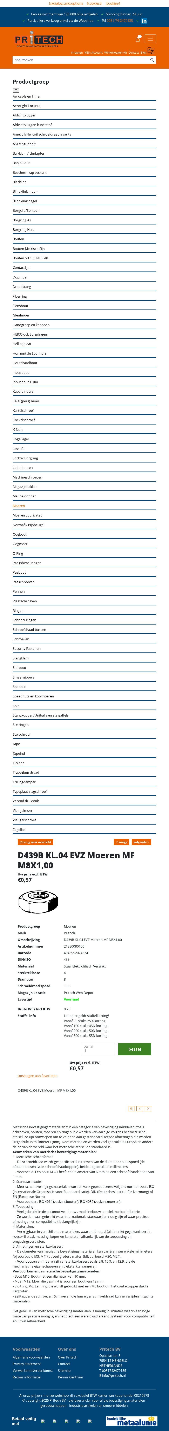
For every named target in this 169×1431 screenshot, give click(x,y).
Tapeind (19, 754)
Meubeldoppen (24, 496)
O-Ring (18, 554)
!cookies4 (113, 3)
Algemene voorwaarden (31, 1357)
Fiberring (20, 296)
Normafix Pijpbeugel (28, 525)
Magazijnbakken (25, 487)
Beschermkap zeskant (30, 173)
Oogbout (20, 534)
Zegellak (19, 830)
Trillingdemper (24, 782)
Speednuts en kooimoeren (33, 696)
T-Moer (18, 763)
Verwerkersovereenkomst (33, 1370)
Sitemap (64, 1370)
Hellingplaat (22, 344)
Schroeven (21, 639)
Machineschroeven (27, 477)
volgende (140, 842)
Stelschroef (21, 734)
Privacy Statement (27, 1364)
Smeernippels (23, 677)
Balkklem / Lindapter (29, 153)
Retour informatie (27, 1377)
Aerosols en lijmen (27, 96)
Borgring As (22, 220)
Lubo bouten (23, 468)
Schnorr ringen (24, 620)
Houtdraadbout (25, 363)
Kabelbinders (23, 391)
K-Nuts (18, 430)
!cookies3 (94, 3)
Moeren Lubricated (27, 515)
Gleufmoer (21, 315)
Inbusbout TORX (25, 382)
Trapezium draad (26, 772)
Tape (16, 744)
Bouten (18, 239)
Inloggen (77, 52)
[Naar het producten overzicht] (131, 1108)
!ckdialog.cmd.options (66, 3)
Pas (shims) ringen (27, 563)
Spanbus (19, 687)
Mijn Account (93, 52)
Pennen (19, 592)
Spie (16, 706)
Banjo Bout (21, 163)
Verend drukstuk (26, 801)
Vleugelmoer (23, 811)
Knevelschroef (24, 420)
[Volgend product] (148, 1108)
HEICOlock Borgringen (30, 334)
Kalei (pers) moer (26, 401)
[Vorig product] (139, 1108)
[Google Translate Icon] (152, 51)
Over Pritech (67, 1357)
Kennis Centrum (70, 1377)
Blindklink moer (25, 191)
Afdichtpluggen (24, 115)
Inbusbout (21, 373)
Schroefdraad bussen (29, 630)
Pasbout (19, 572)
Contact (133, 52)
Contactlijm (22, 268)
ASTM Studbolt (24, 144)
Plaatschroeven (25, 601)
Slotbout (19, 668)
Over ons (67, 1349)
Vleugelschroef (24, 820)
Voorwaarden (26, 1349)
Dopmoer (20, 277)
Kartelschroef (23, 411)
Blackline (19, 182)
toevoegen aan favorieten (38, 1075)
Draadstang (22, 287)
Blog (144, 52)
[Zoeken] (152, 60)
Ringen (18, 611)
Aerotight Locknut (27, 106)
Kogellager (21, 439)
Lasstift (18, 449)
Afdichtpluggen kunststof (32, 125)
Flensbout (20, 306)
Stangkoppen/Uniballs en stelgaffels (41, 715)
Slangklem (21, 658)
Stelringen (21, 725)
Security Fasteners (27, 649)
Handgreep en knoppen (31, 325)
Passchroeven (24, 582)
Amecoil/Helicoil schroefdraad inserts (42, 134)
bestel (134, 1049)
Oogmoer (20, 544)
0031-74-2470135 (120, 20)
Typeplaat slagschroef (30, 792)
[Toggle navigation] (150, 39)
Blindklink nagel (25, 201)
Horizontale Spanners (30, 353)
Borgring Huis (23, 230)
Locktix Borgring (25, 458)
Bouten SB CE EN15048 (30, 258)
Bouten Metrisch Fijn (29, 249)
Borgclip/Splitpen (26, 211)
